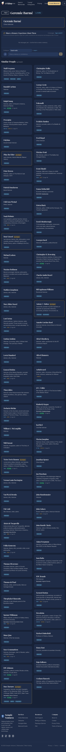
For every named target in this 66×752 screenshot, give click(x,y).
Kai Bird (39, 425)
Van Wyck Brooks (10, 494)
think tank (12, 79)
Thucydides (8, 390)
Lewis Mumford (10, 355)
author (18, 79)
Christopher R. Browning (45, 254)
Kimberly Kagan (42, 404)
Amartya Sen (45, 194)
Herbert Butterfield (43, 633)
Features (12, 3)
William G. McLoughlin (12, 428)
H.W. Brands (40, 576)
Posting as (6, 50)
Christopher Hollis (43, 68)
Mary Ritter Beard (10, 304)
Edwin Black (41, 205)
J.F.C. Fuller (40, 388)
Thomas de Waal (10, 582)
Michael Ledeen (9, 255)
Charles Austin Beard (44, 275)
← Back (5, 12)
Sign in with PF (58, 33)
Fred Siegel (40, 138)
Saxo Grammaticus (11, 649)
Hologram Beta (22, 723)
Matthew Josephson (11, 290)
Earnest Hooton (42, 593)
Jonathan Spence (42, 459)
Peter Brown (8, 171)
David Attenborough (43, 221)
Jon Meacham (41, 474)
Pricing (39, 3)
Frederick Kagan (46, 411)
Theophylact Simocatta (12, 598)
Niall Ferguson (9, 68)
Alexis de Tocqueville (11, 523)
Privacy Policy (56, 723)
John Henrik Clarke (43, 525)
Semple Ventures (11, 745)
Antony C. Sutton (42, 304)
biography (18, 701)
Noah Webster (9, 216)
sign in (35, 50)
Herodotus (40, 613)
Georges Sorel (41, 240)
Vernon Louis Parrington (13, 480)
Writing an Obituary (40, 720)
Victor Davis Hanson (11, 459)
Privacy (50, 745)
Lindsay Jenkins (9, 339)
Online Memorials (23, 718)
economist (46, 314)
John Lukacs (40, 509)
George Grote (41, 85)
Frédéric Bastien (42, 121)
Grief (46, 3)
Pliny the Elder (9, 154)
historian (6, 79)
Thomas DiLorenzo (11, 564)
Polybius (7, 140)
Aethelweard (41, 369)
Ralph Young (8, 101)
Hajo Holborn (41, 662)
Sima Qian (7, 635)
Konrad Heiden (9, 370)
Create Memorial (54, 3)
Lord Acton (8, 318)
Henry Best (40, 647)
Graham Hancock (43, 678)
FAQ (36, 726)
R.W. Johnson (8, 668)
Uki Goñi (7, 509)
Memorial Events (23, 726)
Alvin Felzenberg (42, 339)
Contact (54, 720)
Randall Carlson (10, 87)
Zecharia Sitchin (10, 408)
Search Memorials (21, 3)
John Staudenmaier (43, 494)
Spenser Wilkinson (10, 615)
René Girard (8, 236)
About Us (54, 718)
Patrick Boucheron (11, 187)
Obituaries (21, 720)
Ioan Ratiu (40, 558)
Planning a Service (40, 723)
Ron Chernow (9, 686)
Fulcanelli (40, 103)
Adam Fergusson (42, 542)
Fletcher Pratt (41, 152)
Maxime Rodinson (10, 269)
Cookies (62, 745)
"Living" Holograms (31, 3)
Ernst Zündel (41, 169)
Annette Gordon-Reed (44, 322)
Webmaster (20, 745)
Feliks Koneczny (10, 545)
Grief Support (39, 718)
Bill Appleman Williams (45, 289)
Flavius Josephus (42, 439)
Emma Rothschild (43, 189)
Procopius (7, 120)
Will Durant (8, 443)
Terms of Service (57, 726)
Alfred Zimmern (42, 355)
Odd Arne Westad (10, 202)
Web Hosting (28, 745)
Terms (56, 745)
